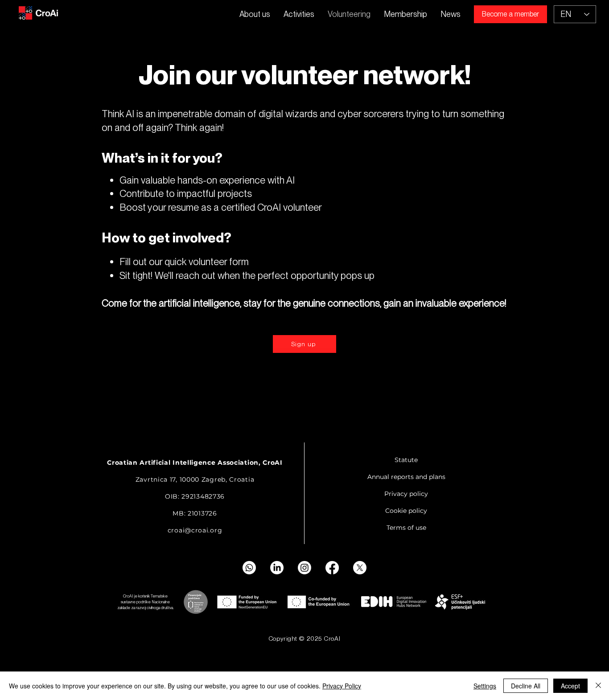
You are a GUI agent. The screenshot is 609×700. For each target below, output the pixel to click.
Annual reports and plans (406, 477)
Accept (570, 685)
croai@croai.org (195, 530)
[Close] (598, 686)
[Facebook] (332, 567)
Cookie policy (406, 511)
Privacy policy (406, 494)
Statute (406, 460)
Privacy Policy (341, 685)
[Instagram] (304, 567)
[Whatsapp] (249, 567)
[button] (299, 14)
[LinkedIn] (277, 567)
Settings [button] (484, 685)
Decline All (525, 685)
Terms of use (406, 528)
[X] (359, 567)
